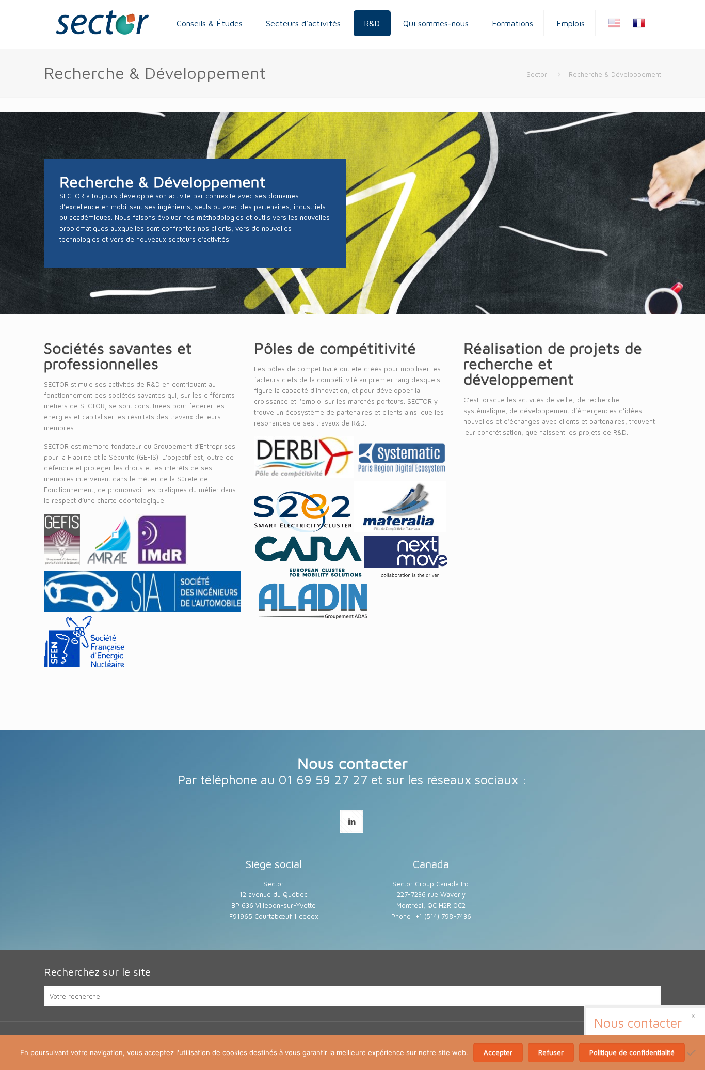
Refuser (551, 1052)
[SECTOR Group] (101, 23)
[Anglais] (609, 24)
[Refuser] (692, 1052)
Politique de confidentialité (632, 1052)
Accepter (498, 1052)
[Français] (633, 24)
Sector (536, 74)
